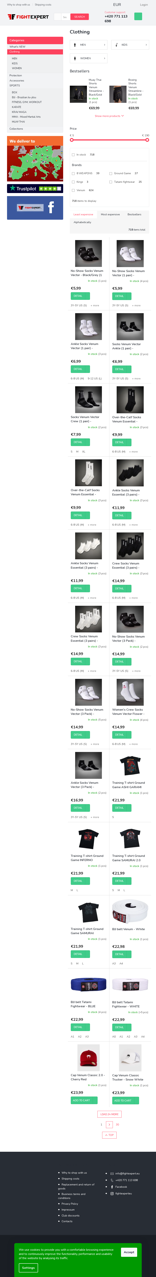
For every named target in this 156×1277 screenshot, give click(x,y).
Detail (78, 296)
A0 (114, 1036)
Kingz (82, 182)
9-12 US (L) (95, 378)
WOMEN (17, 68)
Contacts (67, 1221)
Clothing (15, 51)
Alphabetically (82, 222)
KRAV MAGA (19, 112)
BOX (14, 92)
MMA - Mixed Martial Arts (26, 117)
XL (83, 451)
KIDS (15, 63)
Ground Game (126, 173)
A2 (79, 1036)
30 (117, 1124)
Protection (16, 75)
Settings (28, 1268)
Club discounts (71, 1215)
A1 (72, 1036)
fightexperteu (123, 1193)
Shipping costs (43, 4)
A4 (121, 963)
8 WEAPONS (88, 173)
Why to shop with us (18, 4)
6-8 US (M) (77, 378)
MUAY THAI (18, 122)
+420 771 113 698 (126, 1180)
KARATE (16, 107)
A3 (114, 963)
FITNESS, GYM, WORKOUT (27, 102)
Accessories (17, 80)
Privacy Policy (70, 1204)
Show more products (107, 115)
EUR (117, 4)
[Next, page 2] (109, 1124)
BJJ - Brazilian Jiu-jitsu (24, 97)
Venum (85, 190)
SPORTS (15, 85)
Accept (129, 1252)
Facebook (121, 1187)
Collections (16, 129)
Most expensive (110, 214)
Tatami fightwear (128, 182)
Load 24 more (109, 1114)
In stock (85, 154)
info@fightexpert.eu (127, 1173)
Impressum (68, 1210)
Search (79, 17)
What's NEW (17, 47)
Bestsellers (134, 214)
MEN (14, 58)
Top (111, 1135)
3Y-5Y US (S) (79, 305)
